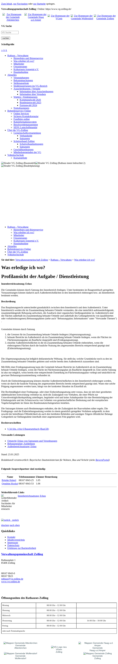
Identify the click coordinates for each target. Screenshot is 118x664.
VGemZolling (59, 650)
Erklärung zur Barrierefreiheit (21, 548)
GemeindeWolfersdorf (20, 657)
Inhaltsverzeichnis (16, 540)
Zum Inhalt (6, 3)
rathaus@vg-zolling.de (12, 579)
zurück (14, 520)
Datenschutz (13, 545)
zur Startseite (39, 3)
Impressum (12, 542)
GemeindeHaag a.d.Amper (98, 649)
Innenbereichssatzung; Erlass (32, 496)
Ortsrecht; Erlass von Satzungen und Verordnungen (32, 441)
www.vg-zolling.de (10, 581)
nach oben (15, 525)
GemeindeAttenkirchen (20, 646)
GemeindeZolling (97, 657)
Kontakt (11, 537)
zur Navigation (20, 3)
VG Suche (6, 26)
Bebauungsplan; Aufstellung (21, 443)
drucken (5, 525)
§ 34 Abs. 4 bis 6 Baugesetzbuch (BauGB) (28, 429)
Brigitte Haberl (9, 480)
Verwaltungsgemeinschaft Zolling (22, 554)
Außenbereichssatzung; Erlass (21, 446)
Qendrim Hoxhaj (10, 483)
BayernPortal (102, 460)
